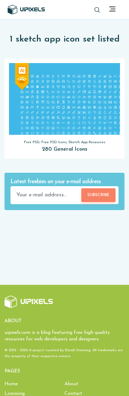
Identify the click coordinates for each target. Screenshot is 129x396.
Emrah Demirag (78, 350)
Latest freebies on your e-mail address (55, 182)
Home (11, 384)
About (71, 384)
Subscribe (98, 195)
